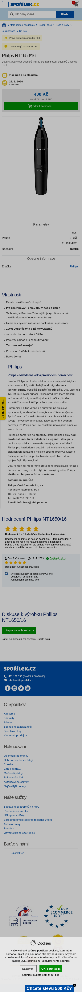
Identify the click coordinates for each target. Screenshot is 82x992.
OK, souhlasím (50, 968)
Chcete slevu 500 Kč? (49, 988)
